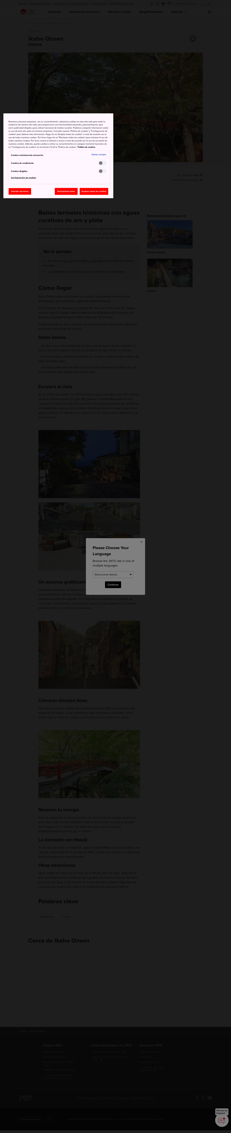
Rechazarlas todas (66, 191)
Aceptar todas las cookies (94, 191)
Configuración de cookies (23, 178)
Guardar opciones (19, 191)
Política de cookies (86, 147)
